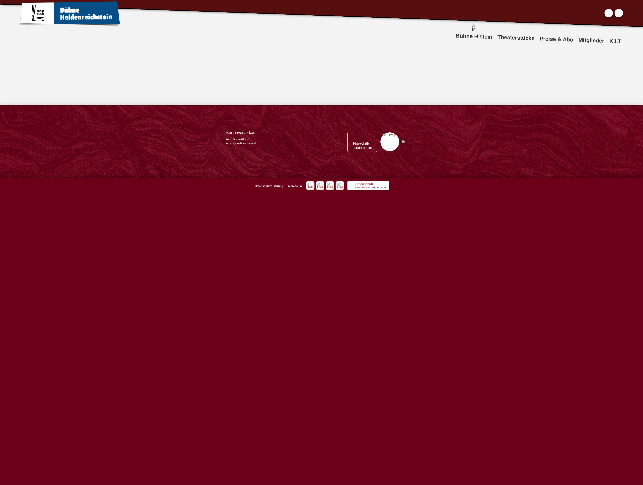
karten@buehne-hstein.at (241, 143)
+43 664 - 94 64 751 (237, 139)
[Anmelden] (619, 13)
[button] (608, 13)
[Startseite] (69, 13)
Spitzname (230, 71)
